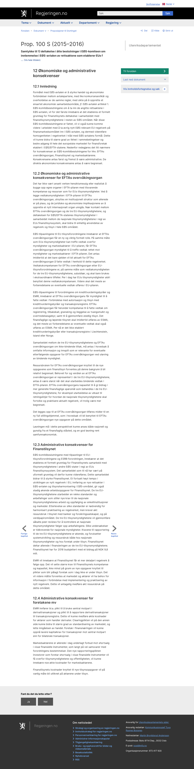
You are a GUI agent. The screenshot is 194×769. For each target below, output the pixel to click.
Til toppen (70, 681)
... (30, 59)
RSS (77, 759)
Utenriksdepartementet (145, 45)
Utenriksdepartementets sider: (154, 722)
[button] (40, 30)
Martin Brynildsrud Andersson (154, 735)
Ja (28, 701)
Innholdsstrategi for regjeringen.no (93, 731)
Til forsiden (129, 71)
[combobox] (129, 13)
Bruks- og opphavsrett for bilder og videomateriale (93, 747)
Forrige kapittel (24, 534)
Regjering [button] (112, 22)
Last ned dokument (134, 79)
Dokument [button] (45, 22)
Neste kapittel (114, 534)
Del (145, 30)
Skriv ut (169, 30)
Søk (167, 13)
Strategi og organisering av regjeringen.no (97, 728)
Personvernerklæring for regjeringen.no (96, 735)
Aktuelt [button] (65, 22)
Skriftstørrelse (153, 4)
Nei (45, 701)
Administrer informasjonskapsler (92, 738)
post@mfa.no (140, 745)
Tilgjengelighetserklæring (88, 742)
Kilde (156, 30)
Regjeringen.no (51, 13)
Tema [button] (25, 22)
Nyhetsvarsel (82, 756)
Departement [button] (88, 22)
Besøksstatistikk (83, 752)
